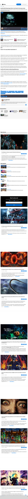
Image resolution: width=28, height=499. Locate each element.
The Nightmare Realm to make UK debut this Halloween (11, 152)
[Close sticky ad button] (27, 496)
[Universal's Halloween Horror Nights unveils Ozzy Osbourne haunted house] (14, 362)
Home (1, 6)
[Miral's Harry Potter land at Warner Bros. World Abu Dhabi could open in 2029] (3, 166)
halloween (13, 92)
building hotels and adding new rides (6, 82)
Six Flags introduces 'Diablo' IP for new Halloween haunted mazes (12, 269)
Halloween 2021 (3, 32)
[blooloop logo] (9, 4)
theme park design (3, 93)
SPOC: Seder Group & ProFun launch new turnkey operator (16, 112)
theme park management (3, 92)
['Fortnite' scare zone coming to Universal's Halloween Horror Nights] (14, 477)
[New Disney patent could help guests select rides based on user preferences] (3, 180)
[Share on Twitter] (23, 29)
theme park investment (20, 91)
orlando (16, 91)
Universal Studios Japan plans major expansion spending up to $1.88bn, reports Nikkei (17, 176)
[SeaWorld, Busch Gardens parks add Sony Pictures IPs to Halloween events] (14, 286)
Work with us (18, 4)
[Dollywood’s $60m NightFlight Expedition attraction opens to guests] (3, 189)
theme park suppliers (18, 92)
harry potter (8, 166)
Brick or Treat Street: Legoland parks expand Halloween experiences (13, 445)
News (3, 6)
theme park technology (3, 91)
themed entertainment (11, 91)
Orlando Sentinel (6, 83)
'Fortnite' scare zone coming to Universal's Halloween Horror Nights (13, 487)
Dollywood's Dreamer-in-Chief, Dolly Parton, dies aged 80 (21, 40)
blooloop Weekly (17, 200)
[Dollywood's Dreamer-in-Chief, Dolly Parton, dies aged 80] (15, 39)
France (8, 184)
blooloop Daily (12, 200)
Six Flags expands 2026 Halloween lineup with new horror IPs (12, 226)
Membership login (24, 4)
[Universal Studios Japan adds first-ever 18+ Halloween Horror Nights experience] (14, 406)
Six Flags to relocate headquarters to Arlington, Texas (8, 40)
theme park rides (9, 92)
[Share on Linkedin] (21, 29)
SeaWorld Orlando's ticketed (5, 35)
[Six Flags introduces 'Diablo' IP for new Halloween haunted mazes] (14, 259)
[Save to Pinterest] (24, 29)
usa (7, 91)
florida (22, 92)
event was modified (23, 73)
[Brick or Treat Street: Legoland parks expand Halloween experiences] (14, 435)
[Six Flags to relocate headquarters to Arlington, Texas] (2, 39)
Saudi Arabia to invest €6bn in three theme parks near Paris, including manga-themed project (17, 185)
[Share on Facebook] (26, 29)
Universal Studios (9, 175)
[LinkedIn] (26, 104)
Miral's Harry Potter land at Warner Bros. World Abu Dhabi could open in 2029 (16, 167)
